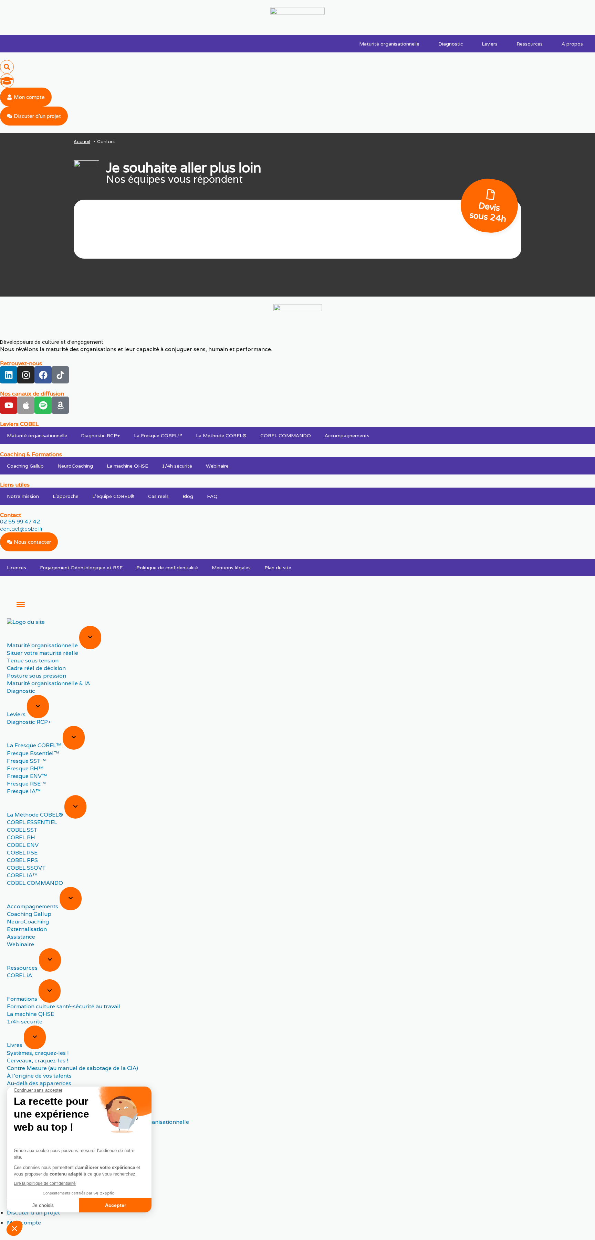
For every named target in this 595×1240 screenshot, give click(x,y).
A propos (572, 44)
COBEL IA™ (22, 875)
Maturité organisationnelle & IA (48, 683)
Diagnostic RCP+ (100, 435)
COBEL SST (22, 829)
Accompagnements (347, 435)
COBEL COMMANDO (285, 435)
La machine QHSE (127, 466)
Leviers (490, 44)
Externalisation (27, 929)
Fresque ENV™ (27, 776)
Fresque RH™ (25, 768)
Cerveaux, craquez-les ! (38, 1060)
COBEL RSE (22, 852)
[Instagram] (25, 374)
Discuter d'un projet (33, 1212)
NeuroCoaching (75, 466)
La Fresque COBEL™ (158, 435)
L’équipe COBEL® (113, 496)
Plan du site (277, 567)
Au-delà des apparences (39, 1083)
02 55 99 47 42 (20, 521)
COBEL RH (21, 837)
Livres (15, 1045)
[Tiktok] (60, 374)
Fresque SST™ (26, 760)
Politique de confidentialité (167, 567)
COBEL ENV (23, 845)
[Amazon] (60, 405)
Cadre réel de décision (36, 668)
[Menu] (20, 604)
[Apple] (25, 405)
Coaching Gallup (25, 466)
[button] (7, 67)
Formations (23, 998)
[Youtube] (8, 405)
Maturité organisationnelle (389, 44)
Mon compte (24, 1222)
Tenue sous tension (33, 660)
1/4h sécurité (177, 466)
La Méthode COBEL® (221, 435)
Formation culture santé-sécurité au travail (63, 1006)
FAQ (212, 496)
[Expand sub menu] (90, 637)
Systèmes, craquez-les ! (38, 1053)
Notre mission (23, 496)
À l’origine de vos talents (39, 1075)
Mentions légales (231, 567)
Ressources (529, 44)
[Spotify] (43, 405)
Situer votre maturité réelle (42, 653)
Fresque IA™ (24, 791)
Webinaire (217, 466)
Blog (187, 496)
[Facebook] (43, 374)
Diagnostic (450, 44)
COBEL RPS (22, 860)
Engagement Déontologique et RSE (81, 567)
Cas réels (158, 496)
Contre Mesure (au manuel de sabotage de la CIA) (72, 1068)
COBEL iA (19, 975)
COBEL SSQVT (26, 867)
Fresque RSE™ (26, 783)
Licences (16, 567)
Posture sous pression (36, 675)
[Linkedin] (8, 374)
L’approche (66, 496)
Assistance (21, 936)
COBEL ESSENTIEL (32, 822)
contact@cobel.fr (21, 529)
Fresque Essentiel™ (33, 753)
